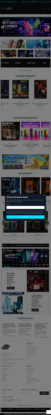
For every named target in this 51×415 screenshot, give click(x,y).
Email (8, 204)
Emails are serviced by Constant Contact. (35, 213)
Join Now (25, 217)
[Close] (45, 195)
